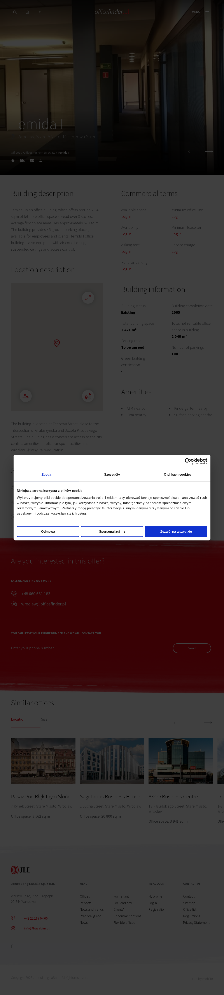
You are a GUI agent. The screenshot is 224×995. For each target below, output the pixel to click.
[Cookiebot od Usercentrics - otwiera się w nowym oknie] (188, 461)
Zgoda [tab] (46, 474)
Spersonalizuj (109, 531)
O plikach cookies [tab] (177, 474)
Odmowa (48, 531)
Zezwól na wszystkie (176, 531)
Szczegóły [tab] (112, 474)
